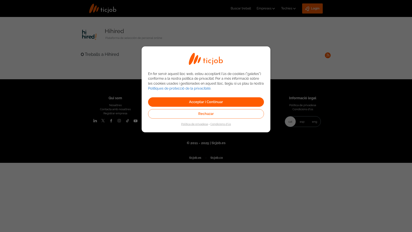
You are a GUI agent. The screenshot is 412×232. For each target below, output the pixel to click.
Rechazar (206, 114)
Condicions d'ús (220, 124)
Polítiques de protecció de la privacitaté (179, 88)
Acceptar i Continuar (206, 102)
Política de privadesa (194, 124)
